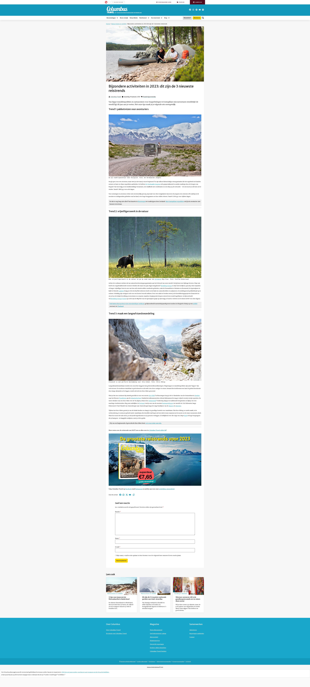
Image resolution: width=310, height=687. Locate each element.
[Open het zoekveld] (203, 18)
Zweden (197, 395)
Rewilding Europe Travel (119, 298)
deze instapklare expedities (175, 201)
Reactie (118, 511)
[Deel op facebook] (120, 495)
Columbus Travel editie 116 (157, 430)
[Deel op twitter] (127, 495)
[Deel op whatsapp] (123, 495)
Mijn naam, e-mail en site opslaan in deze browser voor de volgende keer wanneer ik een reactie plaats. (148, 555)
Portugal (142, 403)
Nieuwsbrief (187, 18)
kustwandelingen (167, 403)
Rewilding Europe (166, 286)
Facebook (128, 489)
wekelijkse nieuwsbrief (166, 489)
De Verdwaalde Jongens (153, 184)
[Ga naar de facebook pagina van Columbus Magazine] (190, 10)
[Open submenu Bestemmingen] (117, 18)
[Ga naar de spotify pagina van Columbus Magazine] (203, 10)
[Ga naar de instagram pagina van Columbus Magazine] (193, 10)
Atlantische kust (136, 398)
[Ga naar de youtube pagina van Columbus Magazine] (200, 10)
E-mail (117, 547)
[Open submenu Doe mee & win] (161, 18)
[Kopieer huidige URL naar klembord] (133, 495)
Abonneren (197, 18)
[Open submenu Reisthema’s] (148, 18)
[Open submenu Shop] (169, 18)
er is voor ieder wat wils (153, 423)
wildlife (195, 303)
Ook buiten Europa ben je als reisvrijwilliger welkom (127, 303)
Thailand (120, 306)
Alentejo (178, 406)
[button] (197, 2)
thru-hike (152, 395)
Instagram (138, 489)
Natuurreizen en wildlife (118, 24)
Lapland (121, 291)
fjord (185, 415)
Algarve (171, 406)
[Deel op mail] (130, 495)
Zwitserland (152, 401)
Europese (158, 279)
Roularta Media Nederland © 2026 (155, 667)
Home (108, 24)
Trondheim (122, 398)
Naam (117, 538)
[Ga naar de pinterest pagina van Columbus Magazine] (196, 10)
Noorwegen (141, 201)
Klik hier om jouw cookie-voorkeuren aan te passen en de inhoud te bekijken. (85, 672)
